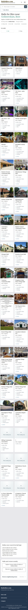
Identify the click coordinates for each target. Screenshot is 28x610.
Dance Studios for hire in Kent (9, 549)
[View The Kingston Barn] (21, 299)
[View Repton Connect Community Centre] (21, 220)
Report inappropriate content (13, 608)
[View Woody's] (7, 137)
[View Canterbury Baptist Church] (21, 405)
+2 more (3, 154)
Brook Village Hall (6, 332)
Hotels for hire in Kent (7, 551)
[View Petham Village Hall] (7, 192)
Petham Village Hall (6, 199)
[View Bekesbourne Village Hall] (21, 165)
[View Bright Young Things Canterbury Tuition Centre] (7, 352)
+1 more (17, 103)
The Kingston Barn (20, 306)
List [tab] (8, 31)
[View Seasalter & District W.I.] (21, 325)
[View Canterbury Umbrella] (7, 220)
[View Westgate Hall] (7, 247)
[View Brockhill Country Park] (21, 137)
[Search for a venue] (21, 2)
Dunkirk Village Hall (6, 68)
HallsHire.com (6, 588)
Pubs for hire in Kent (7, 555)
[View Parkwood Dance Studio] (7, 84)
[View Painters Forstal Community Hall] (7, 165)
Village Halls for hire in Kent (9, 554)
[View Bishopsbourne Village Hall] (21, 192)
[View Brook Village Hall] (7, 325)
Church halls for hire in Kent (9, 547)
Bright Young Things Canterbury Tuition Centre (6, 361)
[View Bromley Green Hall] (21, 247)
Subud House (18, 68)
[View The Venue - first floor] (7, 111)
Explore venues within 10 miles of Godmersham (14, 565)
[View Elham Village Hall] (7, 299)
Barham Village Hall (6, 387)
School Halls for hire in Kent (9, 552)
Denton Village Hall (20, 387)
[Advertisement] (14, 43)
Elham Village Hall (6, 306)
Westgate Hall (5, 254)
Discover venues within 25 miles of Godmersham (14, 569)
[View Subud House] (21, 61)
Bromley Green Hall (20, 254)
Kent (2, 70)
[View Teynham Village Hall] (21, 352)
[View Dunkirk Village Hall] (7, 61)
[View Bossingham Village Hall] (7, 405)
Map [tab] (21, 31)
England (6, 70)
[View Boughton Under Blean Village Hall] (21, 273)
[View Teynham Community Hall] (7, 273)
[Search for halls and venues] (25, 6)
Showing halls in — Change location (12, 21)
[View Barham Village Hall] (7, 380)
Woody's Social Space (21, 118)
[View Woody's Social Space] (21, 111)
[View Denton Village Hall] (21, 380)
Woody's (3, 144)
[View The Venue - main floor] (21, 84)
